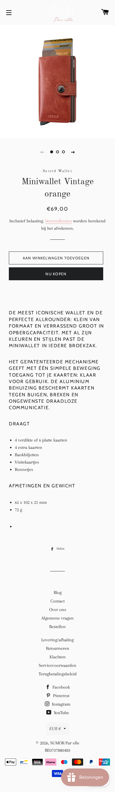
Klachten (58, 657)
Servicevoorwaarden (57, 665)
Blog (58, 592)
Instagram (60, 704)
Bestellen (57, 626)
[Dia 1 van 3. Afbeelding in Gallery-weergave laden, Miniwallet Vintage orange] (52, 152)
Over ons (57, 609)
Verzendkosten (58, 221)
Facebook (60, 687)
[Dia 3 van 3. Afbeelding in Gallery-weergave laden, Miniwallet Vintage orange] (63, 152)
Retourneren (57, 648)
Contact (57, 601)
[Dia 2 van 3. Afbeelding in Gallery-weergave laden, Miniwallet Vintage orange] (57, 152)
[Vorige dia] (42, 151)
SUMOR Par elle (64, 743)
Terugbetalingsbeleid (58, 674)
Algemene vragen (57, 618)
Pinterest (60, 695)
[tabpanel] (57, 81)
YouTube (60, 712)
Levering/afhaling (57, 639)
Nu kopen (55, 273)
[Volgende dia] (72, 151)
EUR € (55, 728)
